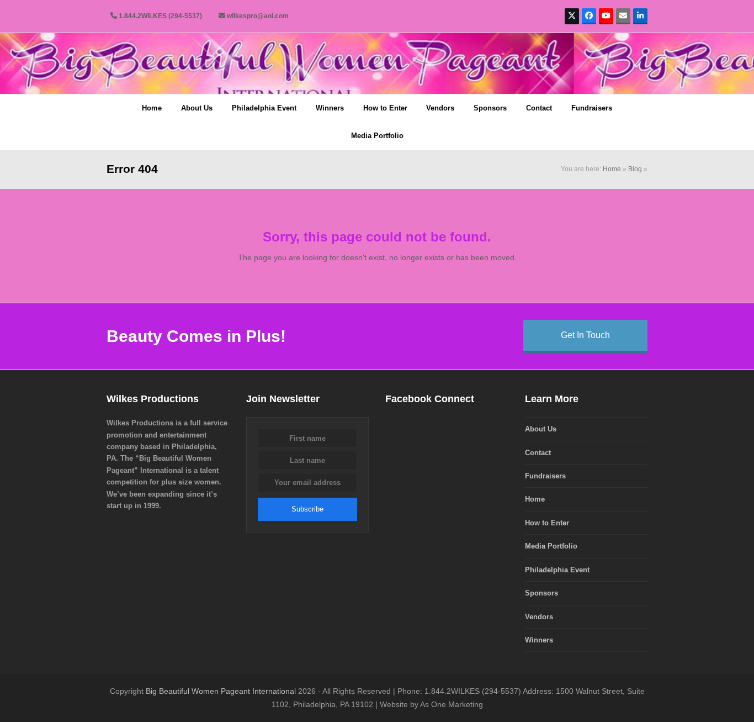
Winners (539, 640)
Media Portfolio (551, 546)
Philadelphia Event (557, 570)
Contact (538, 453)
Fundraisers (545, 476)
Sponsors (541, 593)
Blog (635, 169)
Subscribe (307, 509)
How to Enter (547, 523)
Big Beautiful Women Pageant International (221, 691)
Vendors (539, 617)
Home (612, 169)
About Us (540, 429)
